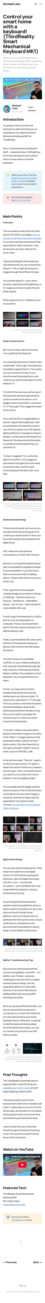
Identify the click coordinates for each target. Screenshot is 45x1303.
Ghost (36, 1291)
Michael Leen (11, 4)
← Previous (10, 1262)
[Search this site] (36, 4)
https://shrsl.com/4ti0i (14, 1204)
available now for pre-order (16, 1087)
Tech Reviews (32, 109)
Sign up (22, 1285)
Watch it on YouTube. (21, 200)
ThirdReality (17, 1220)
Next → (37, 1262)
